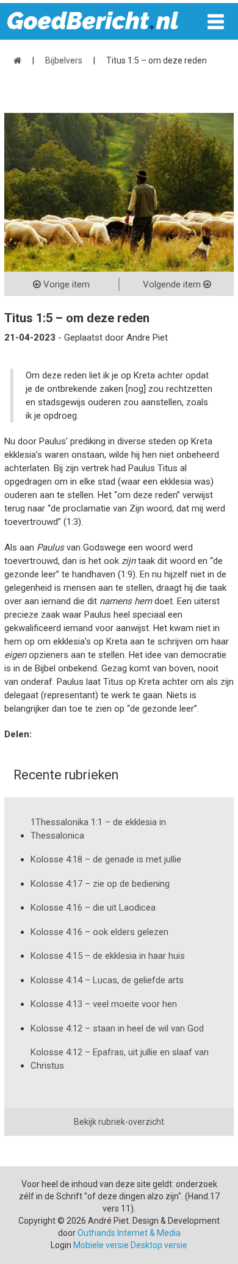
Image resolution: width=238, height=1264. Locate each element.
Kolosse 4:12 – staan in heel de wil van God (117, 1028)
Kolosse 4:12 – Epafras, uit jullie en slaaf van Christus (120, 1059)
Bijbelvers (63, 60)
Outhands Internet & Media (129, 1233)
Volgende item (173, 284)
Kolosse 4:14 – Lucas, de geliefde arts (107, 980)
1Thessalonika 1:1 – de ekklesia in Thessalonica (98, 829)
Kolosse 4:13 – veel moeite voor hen (104, 1004)
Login (61, 1245)
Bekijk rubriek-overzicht (119, 1122)
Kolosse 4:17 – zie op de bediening (100, 883)
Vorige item (65, 284)
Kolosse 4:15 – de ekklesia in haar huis (108, 955)
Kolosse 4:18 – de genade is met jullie (106, 859)
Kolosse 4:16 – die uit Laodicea (93, 907)
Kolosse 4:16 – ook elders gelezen (99, 931)
